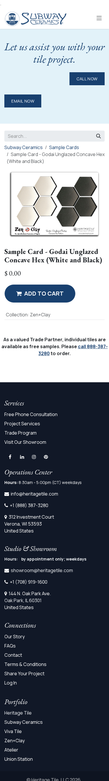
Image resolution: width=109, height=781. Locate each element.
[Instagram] (34, 456)
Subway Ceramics (23, 147)
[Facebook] (10, 456)
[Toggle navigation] (99, 17)
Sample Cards (64, 147)
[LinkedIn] (22, 456)
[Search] (98, 136)
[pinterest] (46, 456)
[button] (40, 293)
